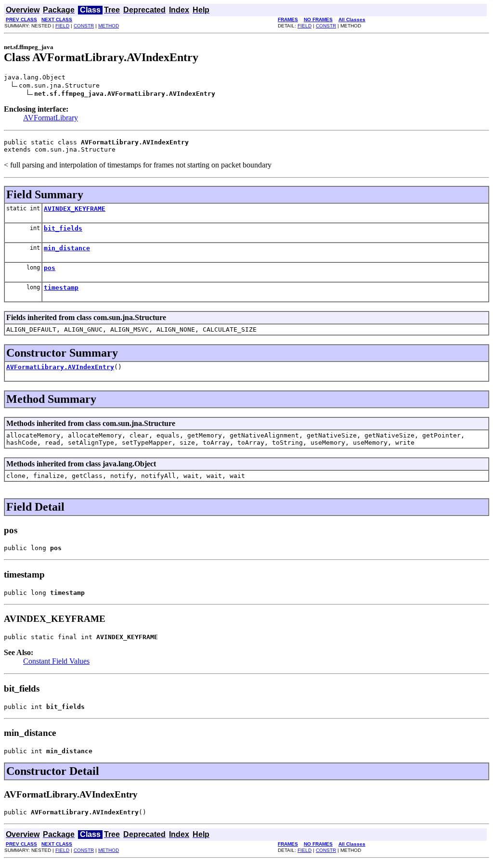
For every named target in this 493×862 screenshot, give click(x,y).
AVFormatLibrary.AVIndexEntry (60, 367)
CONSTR (84, 25)
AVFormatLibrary (50, 118)
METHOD (108, 25)
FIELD (62, 25)
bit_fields (63, 228)
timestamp (61, 287)
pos (49, 267)
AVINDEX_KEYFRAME (74, 208)
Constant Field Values (56, 661)
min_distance (67, 248)
